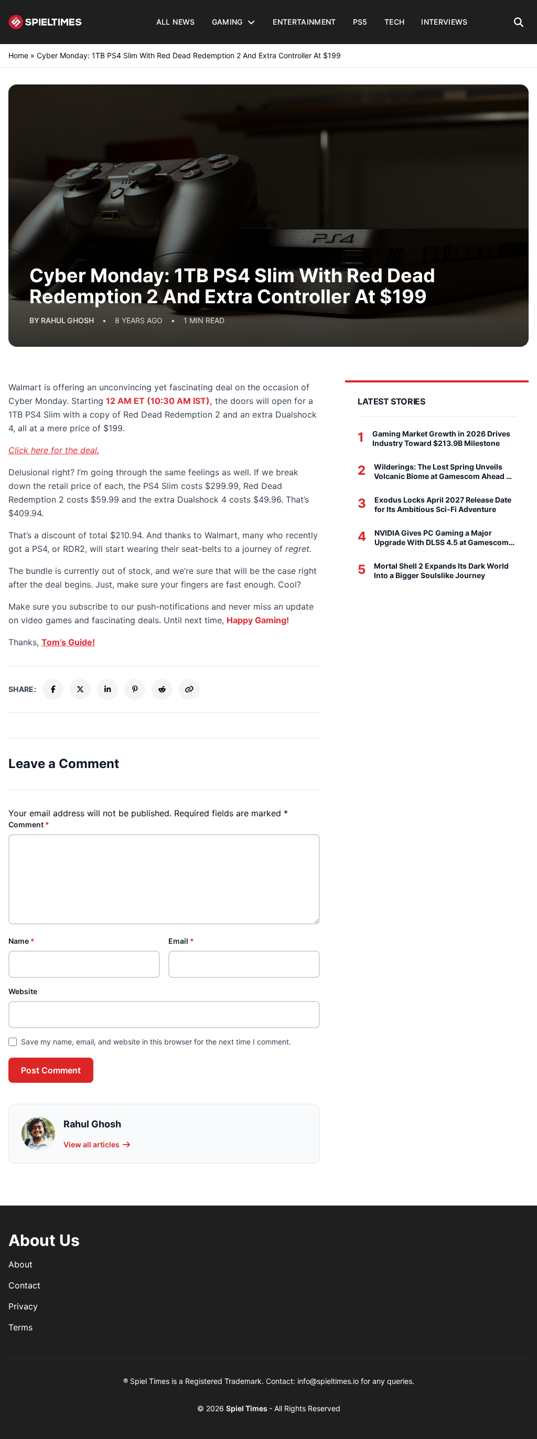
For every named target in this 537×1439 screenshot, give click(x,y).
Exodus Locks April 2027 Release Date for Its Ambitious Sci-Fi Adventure (442, 504)
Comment (28, 824)
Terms (20, 1327)
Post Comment (51, 1070)
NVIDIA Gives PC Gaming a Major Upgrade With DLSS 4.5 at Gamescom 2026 (441, 537)
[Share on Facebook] (52, 689)
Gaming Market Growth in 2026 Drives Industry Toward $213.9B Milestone (441, 438)
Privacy (23, 1306)
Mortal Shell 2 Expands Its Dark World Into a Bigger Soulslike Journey (441, 570)
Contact (24, 1285)
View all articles (91, 1144)
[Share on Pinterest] (134, 689)
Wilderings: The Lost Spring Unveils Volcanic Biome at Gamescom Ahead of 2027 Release (443, 471)
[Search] (519, 22)
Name (21, 940)
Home (18, 55)
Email (181, 940)
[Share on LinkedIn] (107, 689)
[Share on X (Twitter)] (80, 689)
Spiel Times (247, 1408)
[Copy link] (189, 689)
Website (22, 991)
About (20, 1264)
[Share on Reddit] (162, 689)
